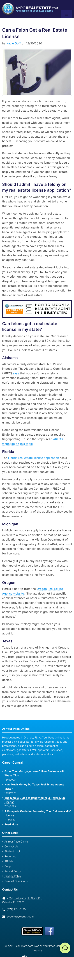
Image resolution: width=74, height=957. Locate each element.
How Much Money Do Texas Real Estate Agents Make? (37, 775)
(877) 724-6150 (15, 896)
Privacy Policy (11, 862)
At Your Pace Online (15, 828)
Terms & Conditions (15, 867)
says (15, 369)
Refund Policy (11, 857)
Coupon (8, 852)
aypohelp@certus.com (19, 903)
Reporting (9, 843)
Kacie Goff (13, 43)
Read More (11, 811)
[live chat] (65, 948)
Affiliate (8, 848)
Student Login (12, 838)
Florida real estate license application (33, 453)
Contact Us (10, 833)
